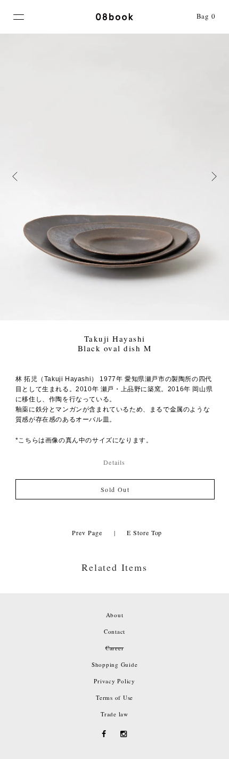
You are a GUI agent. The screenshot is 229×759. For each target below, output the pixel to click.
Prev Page (87, 532)
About (115, 615)
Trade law (114, 714)
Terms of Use (114, 697)
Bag (206, 16)
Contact (114, 631)
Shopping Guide (115, 664)
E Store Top (144, 532)
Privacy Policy (114, 681)
